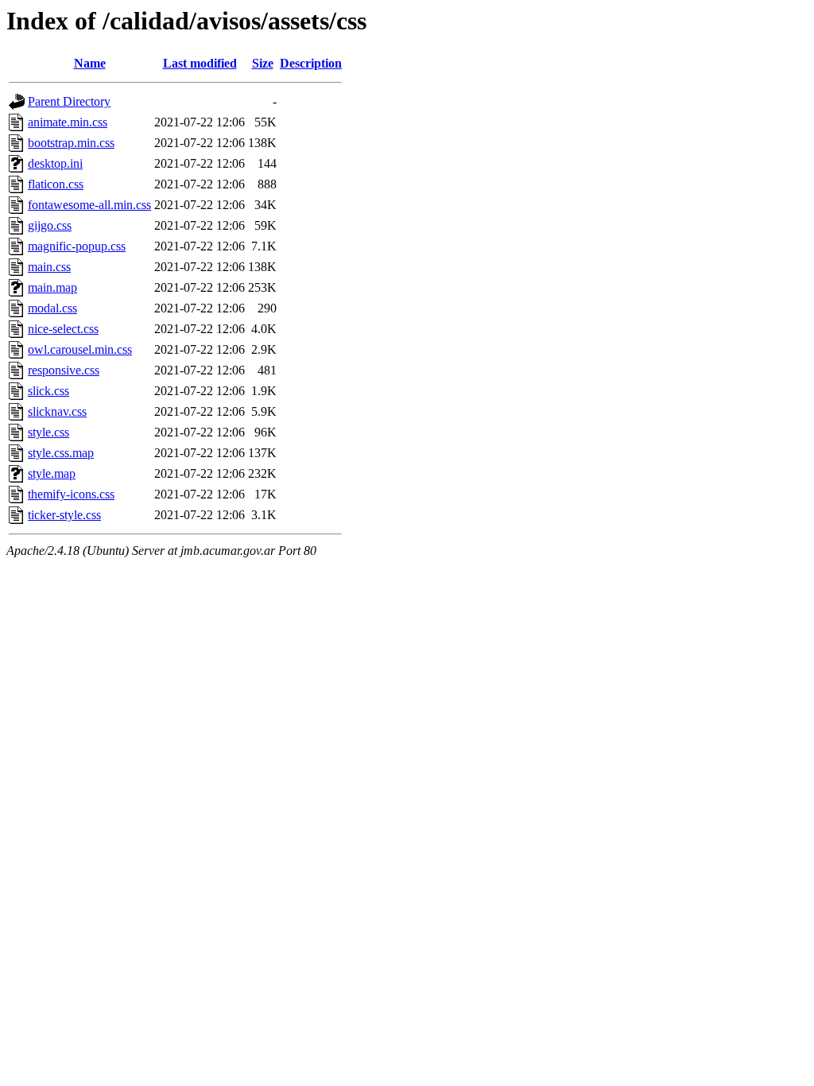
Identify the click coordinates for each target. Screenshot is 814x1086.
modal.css (52, 308)
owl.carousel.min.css (80, 349)
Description (311, 63)
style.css (48, 432)
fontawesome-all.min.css (89, 204)
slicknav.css (57, 411)
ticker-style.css (64, 515)
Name (90, 63)
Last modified (200, 63)
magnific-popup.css (77, 246)
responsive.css (63, 370)
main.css (49, 266)
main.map (52, 287)
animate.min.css (67, 122)
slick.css (48, 391)
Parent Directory (69, 101)
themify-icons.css (71, 494)
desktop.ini (55, 163)
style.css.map (61, 453)
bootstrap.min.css (71, 142)
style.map (52, 473)
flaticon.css (55, 184)
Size (262, 63)
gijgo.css (50, 225)
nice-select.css (63, 328)
